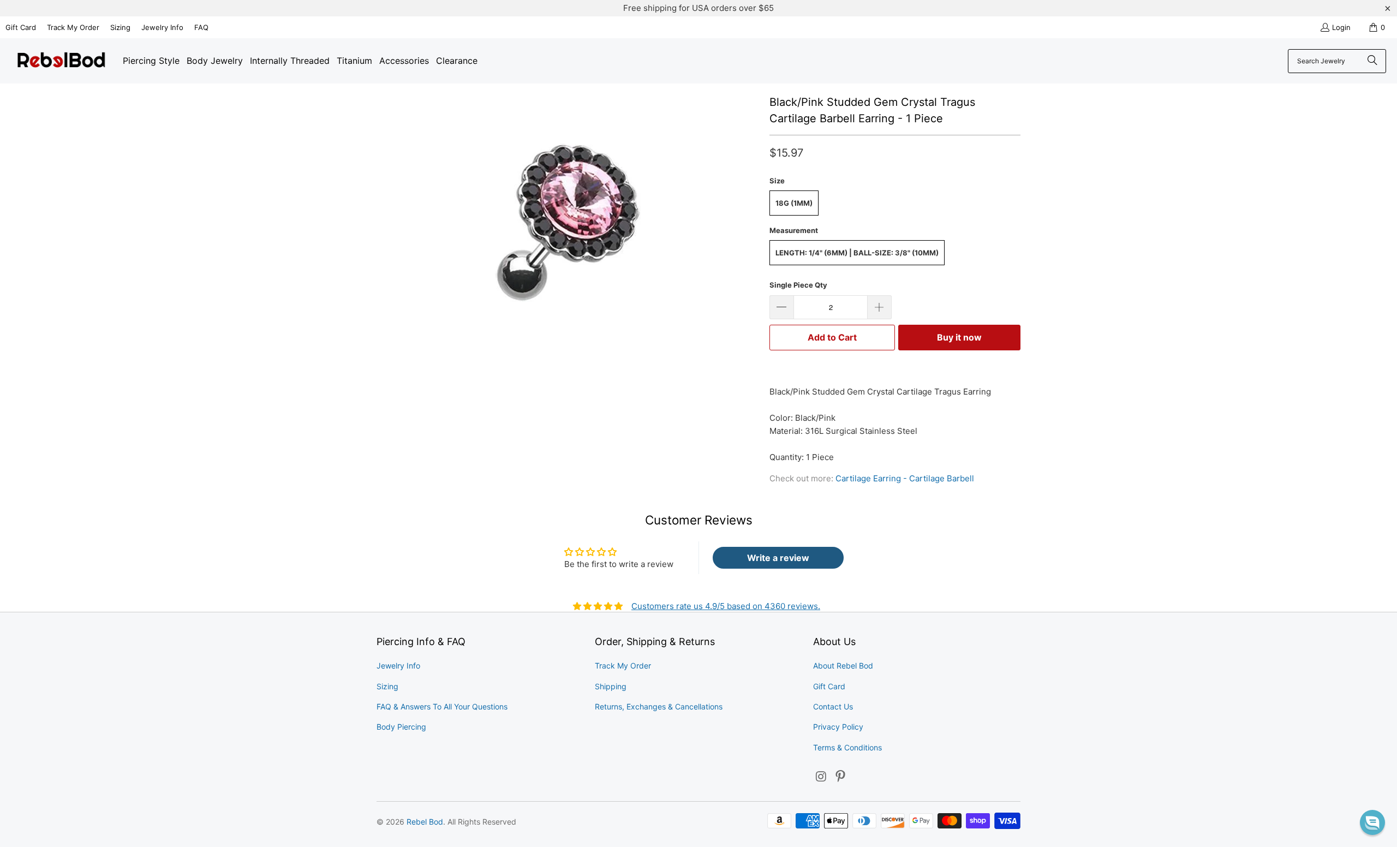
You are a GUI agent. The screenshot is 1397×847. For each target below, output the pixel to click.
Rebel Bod (425, 821)
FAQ (201, 27)
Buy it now (959, 337)
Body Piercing (401, 726)
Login (1341, 27)
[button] (1372, 822)
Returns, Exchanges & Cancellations (659, 706)
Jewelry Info (162, 27)
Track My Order (73, 27)
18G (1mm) (794, 203)
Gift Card (20, 27)
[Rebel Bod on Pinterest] (841, 777)
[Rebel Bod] (61, 61)
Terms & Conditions (847, 747)
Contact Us (833, 706)
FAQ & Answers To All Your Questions (442, 706)
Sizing (120, 27)
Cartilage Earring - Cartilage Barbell (904, 478)
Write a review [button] (778, 557)
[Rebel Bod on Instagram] (821, 777)
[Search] (1372, 61)
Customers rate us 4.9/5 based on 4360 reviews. (725, 606)
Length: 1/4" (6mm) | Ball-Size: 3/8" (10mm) (857, 252)
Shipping (610, 686)
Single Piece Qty (798, 285)
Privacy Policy (838, 726)
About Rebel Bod (843, 665)
